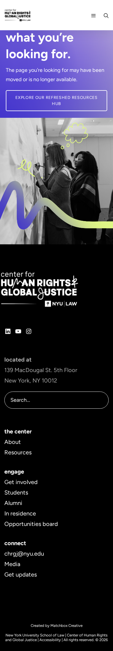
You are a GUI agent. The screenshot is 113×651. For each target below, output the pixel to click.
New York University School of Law (35, 635)
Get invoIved (21, 482)
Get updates (20, 574)
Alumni (13, 502)
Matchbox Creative (66, 625)
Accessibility (50, 640)
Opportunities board (31, 523)
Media (12, 564)
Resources (18, 452)
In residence (20, 513)
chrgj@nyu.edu (24, 553)
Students (16, 492)
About (12, 441)
